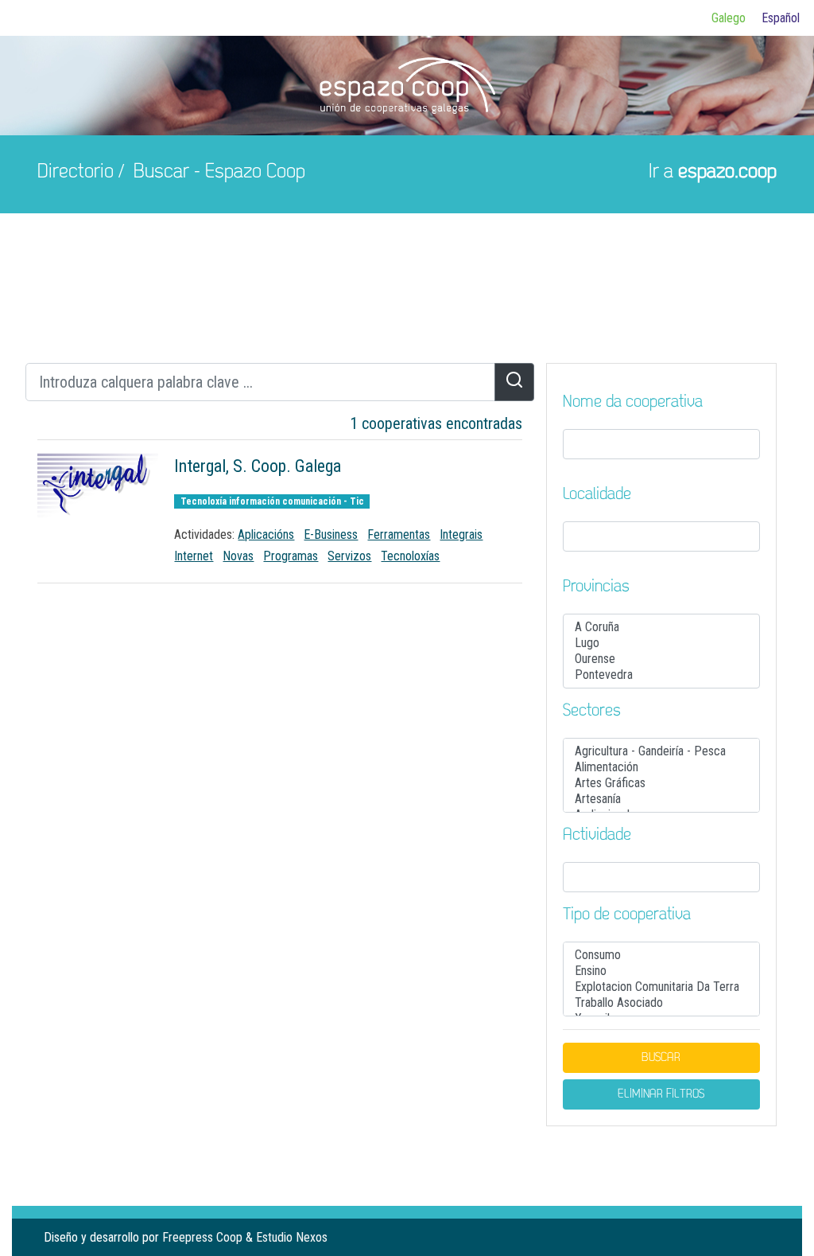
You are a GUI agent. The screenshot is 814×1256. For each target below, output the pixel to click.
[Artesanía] (661, 799)
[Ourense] (661, 659)
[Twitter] (738, 1237)
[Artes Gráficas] (661, 783)
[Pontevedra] (661, 675)
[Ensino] (661, 971)
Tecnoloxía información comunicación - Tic (272, 501)
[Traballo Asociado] (661, 1003)
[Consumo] (661, 955)
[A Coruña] (661, 627)
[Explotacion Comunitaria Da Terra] (661, 987)
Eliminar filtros (661, 1094)
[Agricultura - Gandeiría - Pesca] (661, 751)
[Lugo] (661, 643)
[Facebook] (713, 1237)
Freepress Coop (202, 1237)
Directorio (75, 172)
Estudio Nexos (292, 1237)
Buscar (661, 1057)
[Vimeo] (764, 1237)
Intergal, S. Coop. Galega (257, 466)
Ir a (713, 172)
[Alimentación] (661, 767)
